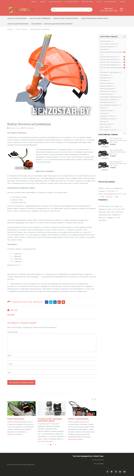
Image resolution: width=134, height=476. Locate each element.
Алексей (10, 315)
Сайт (9, 373)
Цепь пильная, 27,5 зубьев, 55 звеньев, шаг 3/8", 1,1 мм (118, 163)
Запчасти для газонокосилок (65, 18)
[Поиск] (89, 10)
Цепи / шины (104, 127)
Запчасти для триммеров (40, 18)
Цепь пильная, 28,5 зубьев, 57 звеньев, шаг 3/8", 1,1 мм (118, 152)
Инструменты (36, 24)
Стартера (103, 113)
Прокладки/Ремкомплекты (109, 105)
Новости (12, 128)
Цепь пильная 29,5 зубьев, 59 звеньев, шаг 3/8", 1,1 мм (118, 140)
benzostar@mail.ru (109, 194)
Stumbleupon (50, 302)
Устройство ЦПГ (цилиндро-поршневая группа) (50, 420)
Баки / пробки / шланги (108, 44)
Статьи (98, 1)
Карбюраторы (105, 78)
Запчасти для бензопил (17, 18)
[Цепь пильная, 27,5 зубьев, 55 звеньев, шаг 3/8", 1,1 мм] (103, 165)
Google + (59, 302)
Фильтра (103, 121)
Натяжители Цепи (106, 94)
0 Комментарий (28, 128)
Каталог (43, 1)
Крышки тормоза (106, 86)
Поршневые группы (107, 102)
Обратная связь (87, 1)
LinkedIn (55, 302)
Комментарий (12, 332)
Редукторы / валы (106, 110)
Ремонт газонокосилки (78, 419)
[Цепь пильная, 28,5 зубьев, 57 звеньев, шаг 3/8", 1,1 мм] (103, 154)
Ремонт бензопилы (15, 419)
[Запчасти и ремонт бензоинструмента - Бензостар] (20, 10)
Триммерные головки (107, 119)
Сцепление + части (106, 116)
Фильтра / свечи (105, 124)
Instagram (116, 471)
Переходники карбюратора (109, 97)
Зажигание (104, 49)
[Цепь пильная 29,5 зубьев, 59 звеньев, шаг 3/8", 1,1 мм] (103, 142)
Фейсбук (46, 302)
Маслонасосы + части (107, 91)
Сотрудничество (110, 1)
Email (63, 302)
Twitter (112, 471)
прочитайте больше (15, 434)
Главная (33, 1)
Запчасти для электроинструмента (58, 24)
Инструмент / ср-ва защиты (109, 72)
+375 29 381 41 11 (112, 191)
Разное (102, 108)
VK (124, 471)
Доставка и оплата (71, 1)
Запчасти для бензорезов (17, 24)
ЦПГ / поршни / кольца (107, 130)
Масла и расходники (107, 89)
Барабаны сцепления (107, 46)
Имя (9, 355)
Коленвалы (104, 80)
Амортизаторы (105, 41)
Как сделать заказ (55, 1)
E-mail (10, 364)
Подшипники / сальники (108, 100)
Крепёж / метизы (106, 83)
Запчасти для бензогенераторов (94, 18)
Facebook (107, 471)
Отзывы (122, 1)
